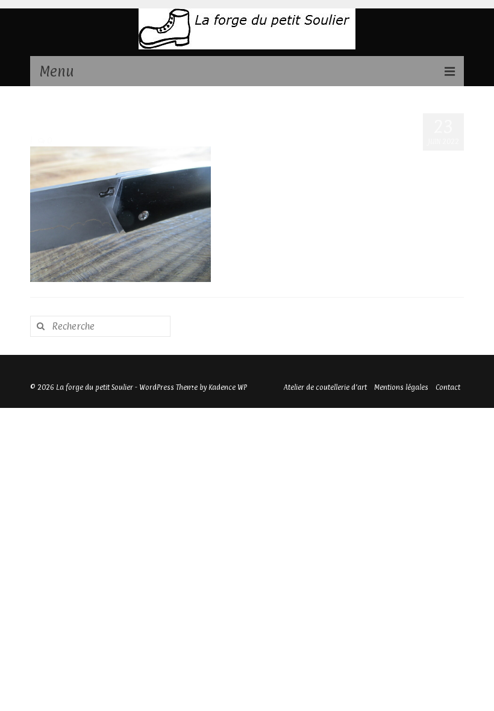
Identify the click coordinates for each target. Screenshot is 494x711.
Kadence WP (227, 387)
